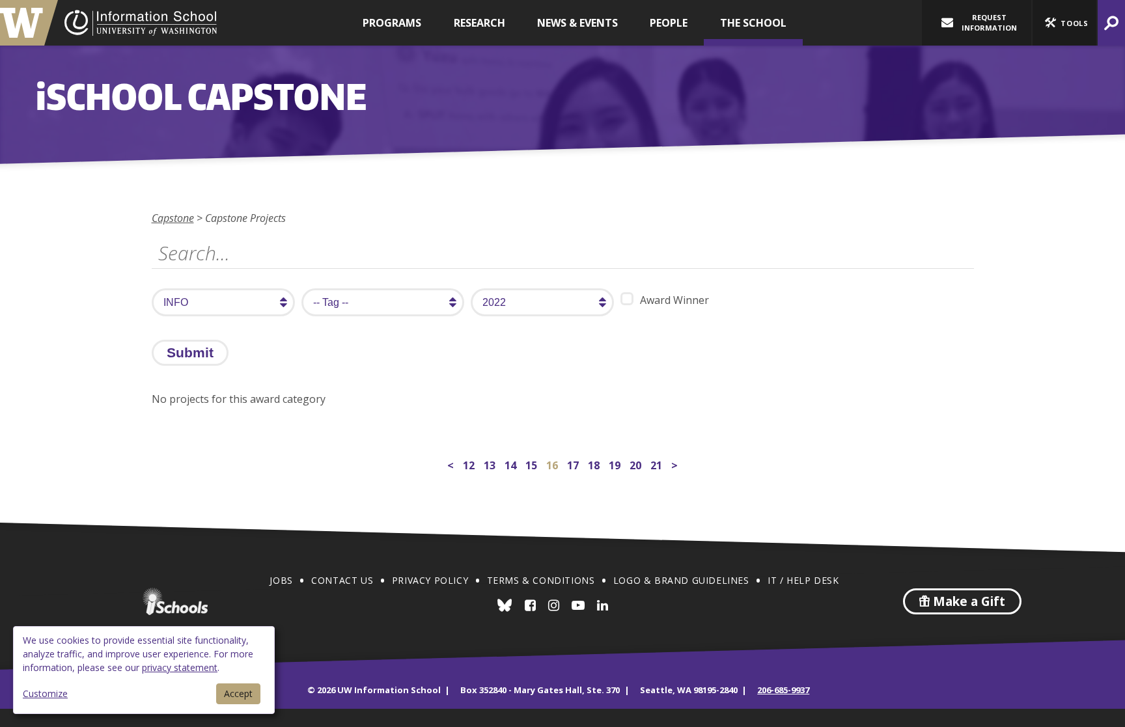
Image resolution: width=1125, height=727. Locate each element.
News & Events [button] (577, 23)
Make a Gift (967, 601)
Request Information (989, 22)
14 (512, 464)
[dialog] (144, 670)
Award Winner (674, 300)
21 (657, 464)
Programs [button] (392, 23)
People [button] (669, 23)
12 (470, 464)
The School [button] (753, 23)
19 (616, 464)
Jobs (281, 580)
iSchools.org (175, 601)
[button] (1064, 23)
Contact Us (342, 580)
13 (491, 464)
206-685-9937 (783, 690)
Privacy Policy (430, 580)
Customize (45, 693)
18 (595, 464)
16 (553, 465)
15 (532, 464)
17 (574, 464)
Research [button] (479, 23)
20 (637, 464)
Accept (238, 693)
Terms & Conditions (541, 580)
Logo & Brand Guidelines (681, 580)
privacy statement (179, 667)
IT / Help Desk (803, 580)
